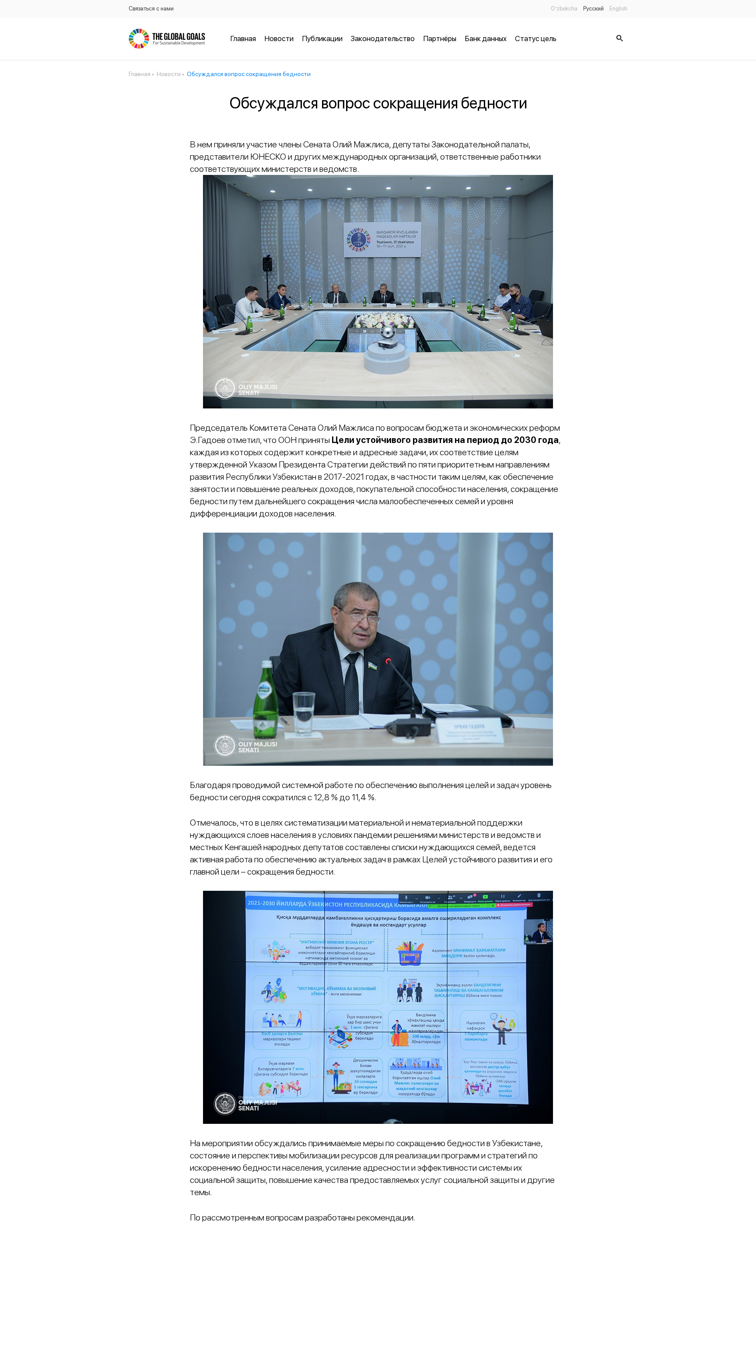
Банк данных (486, 38)
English (618, 8)
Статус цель (535, 38)
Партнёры (439, 38)
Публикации (322, 38)
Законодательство (383, 38)
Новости (279, 38)
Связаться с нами (151, 8)
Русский (593, 8)
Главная (243, 38)
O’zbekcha (564, 8)
